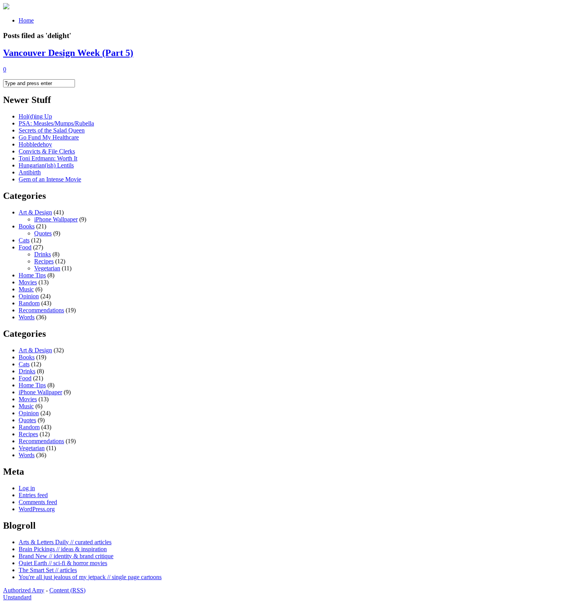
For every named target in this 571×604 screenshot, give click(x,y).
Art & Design (35, 212)
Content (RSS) (67, 590)
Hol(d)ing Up (35, 116)
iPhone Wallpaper (56, 219)
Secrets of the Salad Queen (52, 130)
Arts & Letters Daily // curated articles (65, 542)
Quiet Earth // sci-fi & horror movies (63, 563)
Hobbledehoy (35, 144)
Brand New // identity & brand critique (66, 556)
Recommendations (41, 310)
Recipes (44, 261)
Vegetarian (47, 268)
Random (29, 303)
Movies (28, 282)
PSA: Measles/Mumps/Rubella (56, 123)
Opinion (29, 296)
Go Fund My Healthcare (49, 137)
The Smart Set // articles (48, 570)
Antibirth (30, 172)
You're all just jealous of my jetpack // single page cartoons (90, 577)
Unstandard (17, 597)
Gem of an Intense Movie (50, 179)
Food (25, 247)
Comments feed (38, 502)
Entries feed (33, 495)
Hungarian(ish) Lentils (46, 165)
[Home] (6, 7)
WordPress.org (37, 509)
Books (27, 226)
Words (27, 317)
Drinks (42, 254)
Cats (24, 240)
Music (26, 289)
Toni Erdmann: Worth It (48, 158)
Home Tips (32, 275)
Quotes (43, 233)
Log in (27, 488)
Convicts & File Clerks (47, 151)
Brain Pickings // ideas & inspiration (63, 549)
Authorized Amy (23, 590)
